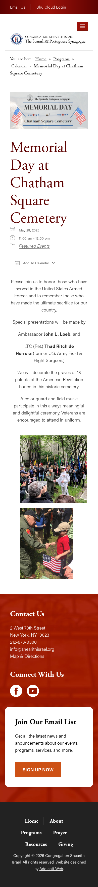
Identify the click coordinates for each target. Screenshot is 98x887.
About (56, 821)
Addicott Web (51, 868)
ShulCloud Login (51, 7)
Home (40, 59)
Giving (65, 844)
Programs (61, 59)
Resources (36, 844)
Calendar (19, 66)
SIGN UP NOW (38, 769)
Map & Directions (27, 656)
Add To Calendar (35, 262)
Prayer (60, 832)
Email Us (17, 7)
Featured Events (34, 246)
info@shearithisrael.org (32, 649)
